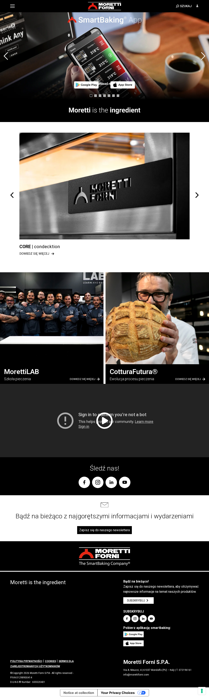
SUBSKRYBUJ (136, 600)
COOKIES (50, 661)
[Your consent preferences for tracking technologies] (202, 691)
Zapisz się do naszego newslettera (104, 530)
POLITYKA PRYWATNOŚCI (26, 661)
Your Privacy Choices (118, 693)
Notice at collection (78, 693)
